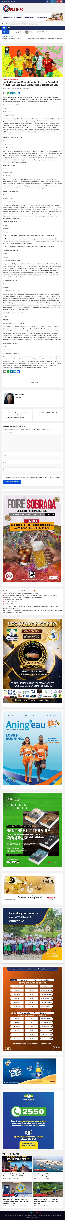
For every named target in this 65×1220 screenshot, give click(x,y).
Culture (12, 1169)
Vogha (16, 1178)
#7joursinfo (11, 24)
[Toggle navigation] (9, 28)
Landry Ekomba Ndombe (20, 1205)
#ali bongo (31, 24)
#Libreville (24, 24)
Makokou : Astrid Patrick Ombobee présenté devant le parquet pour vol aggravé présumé (15, 1201)
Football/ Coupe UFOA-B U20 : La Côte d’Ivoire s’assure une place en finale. (48, 414)
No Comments (25, 88)
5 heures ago (39, 1205)
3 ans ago (7, 88)
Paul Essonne (49, 1205)
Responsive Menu (61, 1)
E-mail (5, 462)
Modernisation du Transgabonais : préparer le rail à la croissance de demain (46, 1201)
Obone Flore (15, 88)
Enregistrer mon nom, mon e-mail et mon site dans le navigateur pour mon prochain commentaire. (32, 477)
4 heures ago (39, 1178)
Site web (5, 470)
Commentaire (7, 433)
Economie (44, 1195)
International (13, 79)
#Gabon (18, 24)
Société (43, 1169)
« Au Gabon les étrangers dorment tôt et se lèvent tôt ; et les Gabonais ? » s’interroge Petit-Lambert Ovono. (17, 415)
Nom (5, 455)
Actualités (6, 79)
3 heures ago (7, 1178)
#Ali (36, 24)
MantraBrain (35, 1217)
